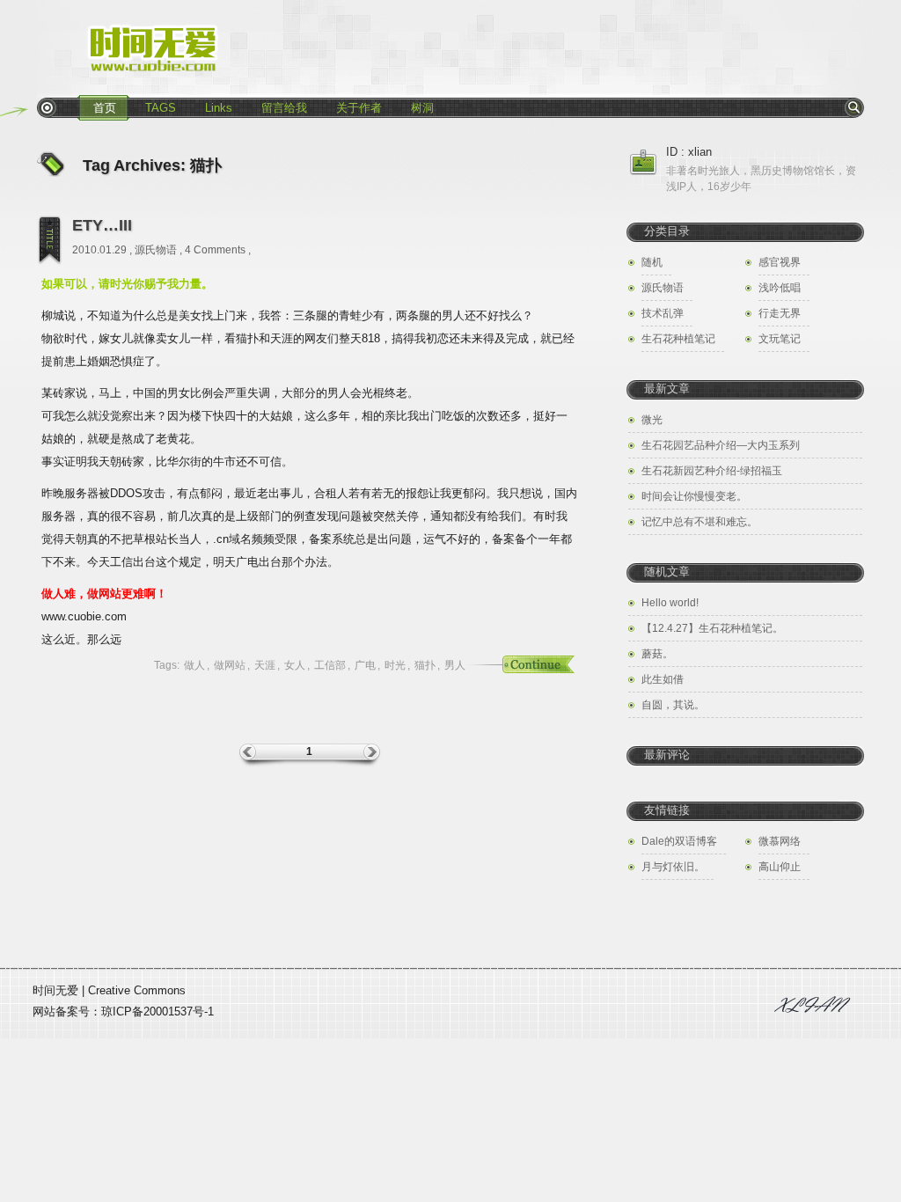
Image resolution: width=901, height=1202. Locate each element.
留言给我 (284, 107)
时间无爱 (55, 990)
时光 (395, 665)
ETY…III (102, 225)
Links (218, 107)
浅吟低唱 (779, 288)
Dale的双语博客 (679, 841)
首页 (104, 107)
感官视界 (779, 262)
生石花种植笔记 (678, 339)
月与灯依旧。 (673, 867)
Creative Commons (137, 990)
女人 (294, 665)
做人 (194, 665)
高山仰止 (779, 867)
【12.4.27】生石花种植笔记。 (712, 628)
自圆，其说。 (673, 705)
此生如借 (662, 679)
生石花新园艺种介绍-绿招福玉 (711, 471)
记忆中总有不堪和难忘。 (699, 522)
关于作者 (359, 107)
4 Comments (215, 250)
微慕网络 (779, 841)
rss (46, 107)
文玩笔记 (779, 339)
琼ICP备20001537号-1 (157, 1011)
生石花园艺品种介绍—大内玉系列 (720, 445)
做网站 (229, 665)
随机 (652, 262)
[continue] (516, 665)
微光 (652, 420)
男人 (454, 665)
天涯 (264, 665)
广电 (365, 665)
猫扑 (425, 665)
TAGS (160, 107)
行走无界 (779, 313)
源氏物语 (156, 250)
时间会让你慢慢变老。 (694, 496)
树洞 (422, 107)
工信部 (330, 665)
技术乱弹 (662, 313)
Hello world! (670, 603)
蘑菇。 (657, 654)
